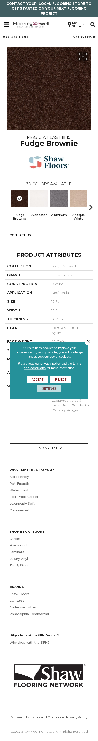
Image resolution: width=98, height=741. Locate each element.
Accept (37, 379)
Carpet (15, 539)
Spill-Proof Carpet (24, 497)
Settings (49, 388)
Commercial (19, 510)
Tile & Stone (19, 565)
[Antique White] (78, 198)
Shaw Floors (19, 594)
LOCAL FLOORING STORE (62, 3)
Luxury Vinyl (19, 559)
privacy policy (50, 363)
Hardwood (18, 545)
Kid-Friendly (19, 477)
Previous (7, 200)
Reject (60, 379)
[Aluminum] (59, 198)
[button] (92, 25)
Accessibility (20, 717)
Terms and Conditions (47, 717)
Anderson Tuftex (23, 607)
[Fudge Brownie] (19, 198)
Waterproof (19, 490)
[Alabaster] (39, 198)
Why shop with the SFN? (29, 642)
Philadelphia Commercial (29, 614)
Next (90, 200)
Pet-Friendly (19, 483)
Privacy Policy (76, 717)
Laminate (17, 552)
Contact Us (20, 235)
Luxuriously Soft (22, 503)
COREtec (17, 600)
